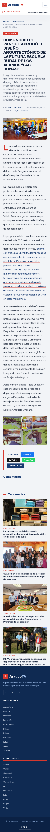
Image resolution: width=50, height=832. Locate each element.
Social (5, 746)
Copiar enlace (15, 465)
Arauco (6, 764)
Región (6, 804)
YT (18, 692)
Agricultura (8, 707)
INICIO (6, 21)
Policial (6, 729)
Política (6, 733)
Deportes (7, 716)
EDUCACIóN (18, 21)
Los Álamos (7, 790)
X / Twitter (13, 460)
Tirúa (5, 808)
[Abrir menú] (45, 4)
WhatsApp (28, 460)
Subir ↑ (25, 827)
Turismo (6, 751)
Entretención (8, 724)
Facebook (27, 454)
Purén (5, 799)
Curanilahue (8, 782)
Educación (11, 33)
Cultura (6, 711)
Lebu (5, 786)
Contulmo (7, 777)
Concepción (8, 773)
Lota (5, 795)
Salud (5, 742)
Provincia (7, 737)
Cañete (6, 769)
